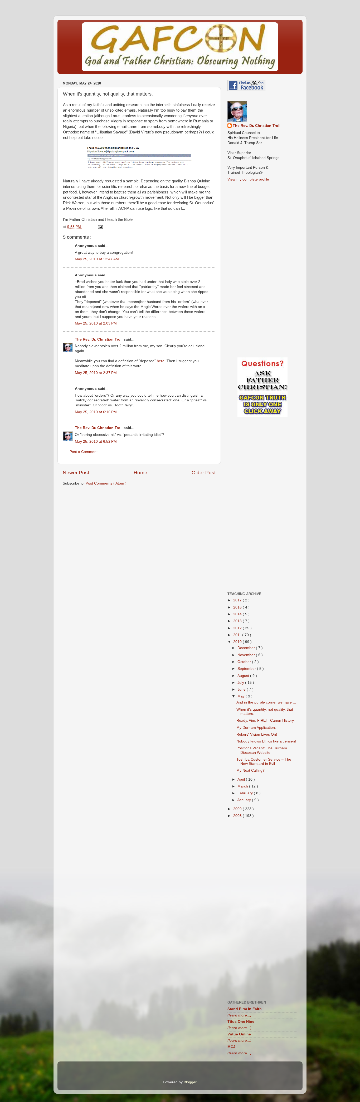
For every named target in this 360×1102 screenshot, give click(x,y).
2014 (238, 614)
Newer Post (76, 472)
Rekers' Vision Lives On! (256, 734)
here (160, 361)
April (241, 779)
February (245, 793)
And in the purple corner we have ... (266, 702)
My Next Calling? (250, 770)
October (244, 662)
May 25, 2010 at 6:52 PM (96, 441)
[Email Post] (100, 227)
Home (140, 472)
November (246, 655)
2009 (238, 809)
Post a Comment (84, 452)
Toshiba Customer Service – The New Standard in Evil (263, 761)
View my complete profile (248, 179)
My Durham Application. (256, 728)
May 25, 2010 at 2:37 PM (96, 373)
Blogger (190, 1082)
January (244, 800)
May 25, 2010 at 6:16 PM (96, 412)
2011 (237, 635)
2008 (238, 816)
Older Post (204, 472)
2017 (238, 600)
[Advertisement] (139, 531)
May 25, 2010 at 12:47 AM (97, 259)
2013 (238, 621)
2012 (238, 628)
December (246, 648)
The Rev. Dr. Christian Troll (99, 339)
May (241, 696)
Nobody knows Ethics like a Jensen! (266, 741)
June (242, 689)
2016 (238, 607)
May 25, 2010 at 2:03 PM (96, 323)
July (241, 683)
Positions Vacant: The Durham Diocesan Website (261, 750)
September (247, 669)
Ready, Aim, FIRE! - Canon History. (265, 720)
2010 (238, 642)
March (243, 786)
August (243, 676)
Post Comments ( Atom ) (106, 483)
